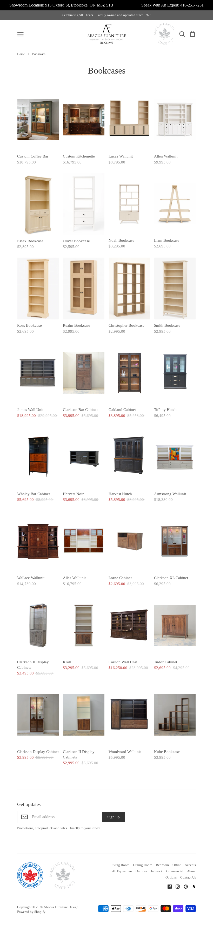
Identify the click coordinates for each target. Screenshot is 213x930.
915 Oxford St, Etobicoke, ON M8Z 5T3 (79, 5)
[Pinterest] (184, 886)
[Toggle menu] (20, 33)
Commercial (174, 871)
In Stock (157, 871)
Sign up (113, 817)
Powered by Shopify (31, 912)
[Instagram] (176, 886)
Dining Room (142, 865)
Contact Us (188, 877)
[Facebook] (168, 886)
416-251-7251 (192, 5)
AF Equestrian (122, 871)
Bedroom (162, 865)
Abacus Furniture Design (61, 907)
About (191, 871)
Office (176, 865)
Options (171, 877)
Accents (190, 865)
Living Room (119, 865)
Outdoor (141, 871)
